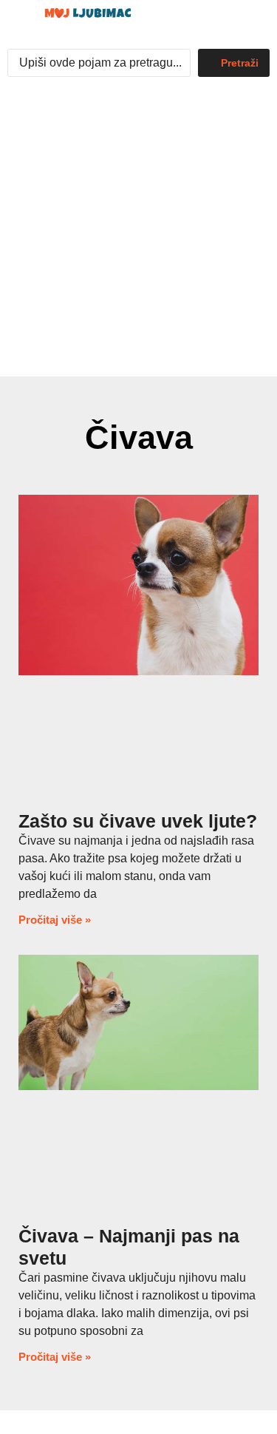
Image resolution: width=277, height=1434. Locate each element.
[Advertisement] (138, 230)
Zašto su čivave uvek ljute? (137, 821)
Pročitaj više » (54, 919)
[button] (221, 20)
